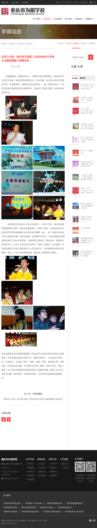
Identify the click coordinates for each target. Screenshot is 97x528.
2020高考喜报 (85, 228)
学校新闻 (68, 43)
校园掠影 (30, 479)
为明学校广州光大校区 (34, 503)
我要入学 (64, 463)
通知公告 (84, 43)
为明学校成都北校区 (54, 503)
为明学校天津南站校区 (52, 511)
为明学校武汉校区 (10, 507)
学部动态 (20, 43)
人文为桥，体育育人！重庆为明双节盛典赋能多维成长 (87, 177)
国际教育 (53, 475)
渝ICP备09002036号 (35, 520)
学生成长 (68, 19)
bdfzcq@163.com (11, 478)
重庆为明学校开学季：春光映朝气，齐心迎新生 (87, 253)
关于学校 (37, 19)
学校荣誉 (30, 475)
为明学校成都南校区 (74, 503)
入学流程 (64, 459)
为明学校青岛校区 (64, 507)
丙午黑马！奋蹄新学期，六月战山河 (87, 99)
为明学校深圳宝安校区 (30, 511)
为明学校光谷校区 (46, 507)
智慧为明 (4, 2)
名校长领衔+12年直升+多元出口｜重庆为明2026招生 (87, 86)
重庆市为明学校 (6, 520)
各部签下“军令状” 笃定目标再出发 (86, 218)
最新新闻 (82, 78)
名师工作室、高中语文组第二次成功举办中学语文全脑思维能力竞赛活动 (27, 58)
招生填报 (25, 2)
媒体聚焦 (92, 43)
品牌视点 (79, 19)
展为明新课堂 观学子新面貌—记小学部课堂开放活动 (87, 240)
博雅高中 (53, 471)
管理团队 (30, 467)
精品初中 (53, 467)
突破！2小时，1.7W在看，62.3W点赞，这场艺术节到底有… (82, 191)
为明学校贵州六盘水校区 (74, 511)
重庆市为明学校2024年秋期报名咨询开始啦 (87, 206)
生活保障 (58, 19)
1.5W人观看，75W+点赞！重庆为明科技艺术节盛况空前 (83, 112)
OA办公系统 (14, 2)
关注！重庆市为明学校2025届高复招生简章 (87, 139)
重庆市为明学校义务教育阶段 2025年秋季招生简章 (87, 164)
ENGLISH (84, 2)
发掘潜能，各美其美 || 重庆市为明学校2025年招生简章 (87, 126)
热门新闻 (75, 78)
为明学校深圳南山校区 (12, 503)
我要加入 (90, 19)
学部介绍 (52, 459)
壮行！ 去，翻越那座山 (87, 152)
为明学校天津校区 (10, 511)
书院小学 (53, 463)
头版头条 (60, 43)
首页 (5, 43)
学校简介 (30, 463)
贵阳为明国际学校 (28, 507)
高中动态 (28, 43)
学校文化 (30, 471)
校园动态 (47, 19)
